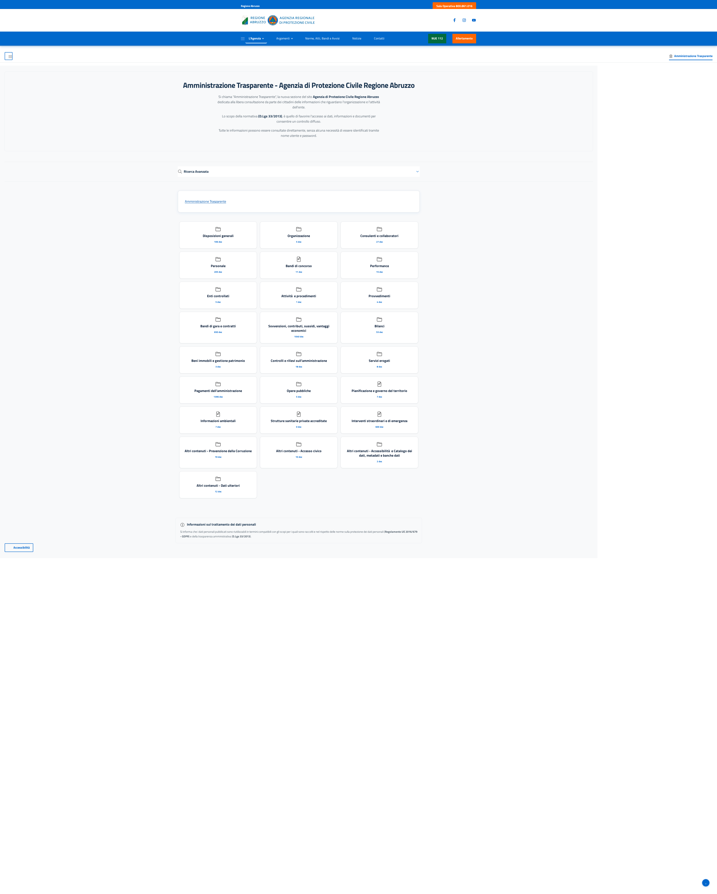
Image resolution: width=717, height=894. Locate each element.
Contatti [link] (379, 38)
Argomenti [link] (283, 38)
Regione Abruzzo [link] (250, 6)
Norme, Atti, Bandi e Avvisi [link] (322, 38)
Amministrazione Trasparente (205, 201)
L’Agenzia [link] (255, 38)
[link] (454, 6)
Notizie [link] (356, 38)
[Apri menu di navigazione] (8, 56)
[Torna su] (705, 882)
